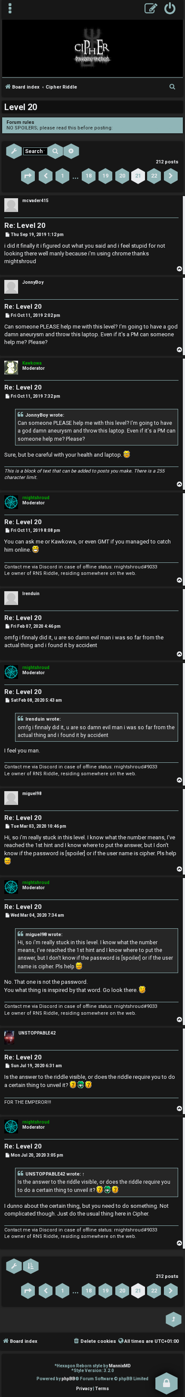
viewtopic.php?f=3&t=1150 (143, 128)
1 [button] (62, 175)
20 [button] (122, 175)
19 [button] (105, 175)
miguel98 (32, 793)
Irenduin (31, 593)
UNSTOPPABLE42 (37, 1033)
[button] (28, 176)
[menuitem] (170, 9)
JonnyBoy (32, 282)
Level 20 (20, 107)
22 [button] (154, 175)
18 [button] (89, 175)
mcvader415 (35, 200)
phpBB (68, 1378)
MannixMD (120, 1365)
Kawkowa (32, 363)
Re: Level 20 (25, 225)
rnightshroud (35, 497)
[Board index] (92, 47)
